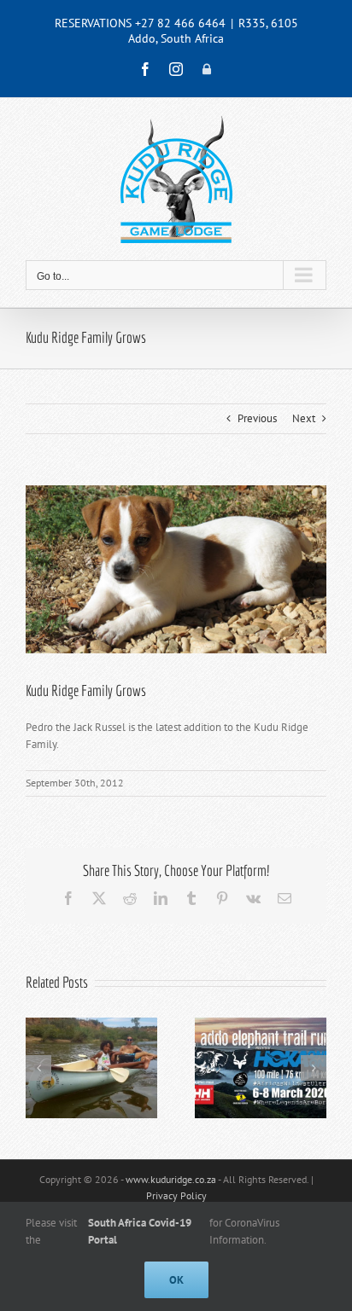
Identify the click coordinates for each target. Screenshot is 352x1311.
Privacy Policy (176, 1195)
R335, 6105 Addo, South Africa (213, 30)
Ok (176, 1280)
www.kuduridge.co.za (171, 1179)
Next (303, 418)
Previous (257, 418)
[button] (38, 1068)
